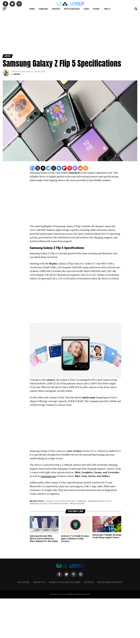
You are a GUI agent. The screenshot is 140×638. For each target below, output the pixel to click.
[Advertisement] (70, 32)
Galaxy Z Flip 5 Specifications (61, 501)
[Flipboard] (64, 168)
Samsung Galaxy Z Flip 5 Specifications (49, 504)
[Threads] (53, 168)
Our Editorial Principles (109, 582)
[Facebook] (32, 168)
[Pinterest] (69, 168)
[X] (37, 168)
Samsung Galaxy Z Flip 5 (100, 501)
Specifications (77, 504)
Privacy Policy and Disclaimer (64, 582)
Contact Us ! (39, 582)
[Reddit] (80, 168)
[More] (85, 168)
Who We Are (24, 582)
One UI (107, 9)
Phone (96, 9)
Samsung (43, 9)
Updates (56, 9)
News (32, 9)
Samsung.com (48, 476)
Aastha (17, 74)
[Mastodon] (75, 168)
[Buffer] (43, 168)
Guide (86, 9)
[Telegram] (48, 168)
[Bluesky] (59, 168)
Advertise (89, 582)
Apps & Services (72, 9)
